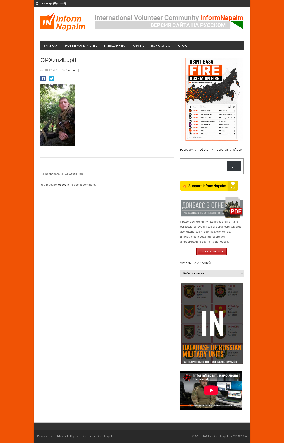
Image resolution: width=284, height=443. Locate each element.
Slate (237, 149)
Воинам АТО (160, 45)
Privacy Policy (65, 436)
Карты (137, 45)
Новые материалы (80, 45)
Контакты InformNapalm (98, 436)
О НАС (182, 45)
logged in (64, 184)
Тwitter (204, 149)
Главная (50, 45)
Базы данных (114, 45)
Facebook (186, 149)
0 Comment (69, 70)
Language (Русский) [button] (53, 3)
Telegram (221, 149)
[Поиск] (234, 166)
